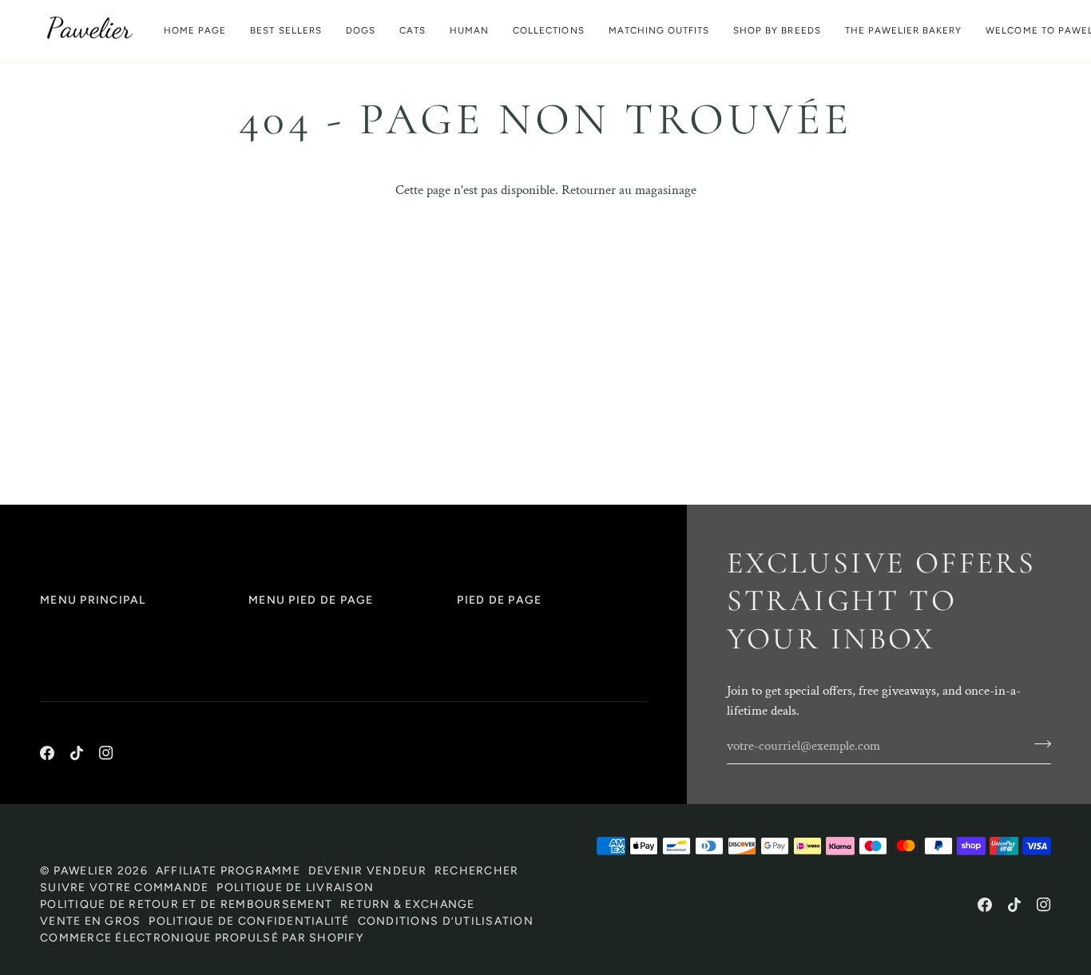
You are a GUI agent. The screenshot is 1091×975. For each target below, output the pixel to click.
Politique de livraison (295, 887)
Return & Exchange (407, 904)
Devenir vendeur (367, 871)
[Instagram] (106, 753)
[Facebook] (47, 753)
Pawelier (84, 871)
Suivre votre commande (124, 887)
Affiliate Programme (228, 871)
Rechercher (476, 871)
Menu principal (93, 600)
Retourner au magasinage (628, 190)
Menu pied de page (310, 600)
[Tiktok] (76, 753)
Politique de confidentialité (249, 921)
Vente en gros (90, 921)
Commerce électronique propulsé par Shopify (201, 938)
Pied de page (499, 600)
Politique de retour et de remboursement (186, 904)
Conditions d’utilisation (446, 921)
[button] (360, 31)
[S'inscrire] (1038, 744)
